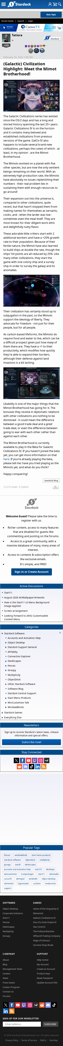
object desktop (48, 878)
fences (7, 855)
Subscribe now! (31, 742)
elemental (8, 883)
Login (30, 21)
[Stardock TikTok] (32, 767)
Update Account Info (47, 982)
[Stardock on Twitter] (16, 760)
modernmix (50, 883)
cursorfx (8, 878)
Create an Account (46, 968)
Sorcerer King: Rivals (43, 944)
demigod (20, 878)
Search (20, 21)
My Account (43, 964)
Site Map (53, 1040)
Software (9, 902)
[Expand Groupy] (6, 670)
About (6, 959)
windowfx (33, 878)
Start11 (6, 917)
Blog (5, 964)
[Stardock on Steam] (47, 760)
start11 (41, 874)
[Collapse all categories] (60, 632)
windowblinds (21, 855)
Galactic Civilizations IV (44, 917)
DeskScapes (8, 926)
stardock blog (51, 480)
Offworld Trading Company (46, 935)
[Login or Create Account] (50, 4)
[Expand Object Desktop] (6, 643)
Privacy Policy (12, 1040)
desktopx (50, 869)
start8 (17, 864)
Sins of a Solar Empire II (44, 922)
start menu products (41, 855)
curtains (37, 883)
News (5, 978)
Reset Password (45, 978)
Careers (6, 973)
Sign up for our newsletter (20, 1018)
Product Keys (43, 973)
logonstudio (23, 883)
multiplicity (45, 859)
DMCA (43, 1040)
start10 (38, 869)
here (6, 459)
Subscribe (50, 1024)
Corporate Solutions (13, 913)
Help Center (43, 959)
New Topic (51, 14)
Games (37, 902)
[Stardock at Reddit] (19, 767)
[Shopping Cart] (55, 4)
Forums (6, 996)
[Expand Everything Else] (2, 717)
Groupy (6, 935)
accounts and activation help (17, 869)
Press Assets (9, 982)
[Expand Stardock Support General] (6, 647)
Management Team (12, 968)
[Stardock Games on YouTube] (29, 760)
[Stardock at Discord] (26, 767)
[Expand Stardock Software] (2, 633)
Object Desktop (10, 908)
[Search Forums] (59, 4)
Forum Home (7, 21)
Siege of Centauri (41, 940)
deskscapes (30, 864)
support (7, 888)
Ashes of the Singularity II (45, 908)
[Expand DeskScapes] (6, 661)
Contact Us (8, 991)
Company (9, 953)
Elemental (38, 913)
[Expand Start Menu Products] (6, 698)
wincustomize (10, 874)
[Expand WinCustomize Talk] (6, 703)
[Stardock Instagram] (41, 760)
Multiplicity (8, 931)
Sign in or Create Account (32, 572)
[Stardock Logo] (19, 4)
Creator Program (11, 987)
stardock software (12, 859)
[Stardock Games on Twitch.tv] (35, 760)
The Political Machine (43, 931)
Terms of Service (29, 1040)
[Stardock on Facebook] (22, 760)
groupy (7, 864)
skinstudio (54, 874)
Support (42, 953)
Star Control (39, 926)
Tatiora (17, 35)
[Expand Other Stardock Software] (6, 684)
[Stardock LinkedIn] (38, 767)
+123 (6, 45)
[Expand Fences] (6, 666)
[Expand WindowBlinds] (6, 707)
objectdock (30, 859)
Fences (6, 922)
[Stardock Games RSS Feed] (44, 767)
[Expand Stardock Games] (2, 713)
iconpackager (27, 874)
